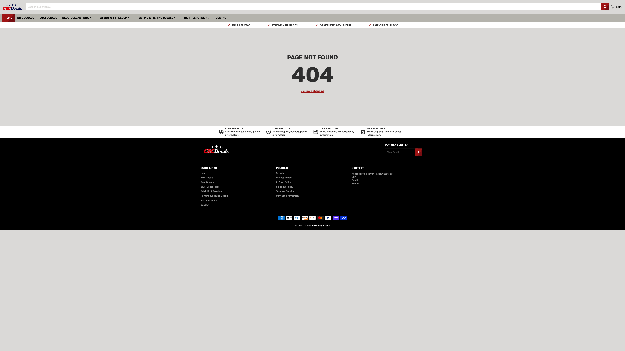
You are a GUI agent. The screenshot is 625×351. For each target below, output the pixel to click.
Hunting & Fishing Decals (214, 196)
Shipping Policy (284, 186)
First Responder (209, 200)
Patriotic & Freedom (211, 191)
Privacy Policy (284, 177)
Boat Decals (207, 182)
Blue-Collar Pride (210, 186)
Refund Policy (283, 182)
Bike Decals (207, 177)
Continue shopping (312, 90)
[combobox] (317, 6)
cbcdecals (307, 225)
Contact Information (287, 196)
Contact (205, 205)
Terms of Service (285, 191)
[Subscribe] (418, 152)
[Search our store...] (605, 6)
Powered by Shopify (321, 225)
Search (280, 173)
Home (204, 173)
